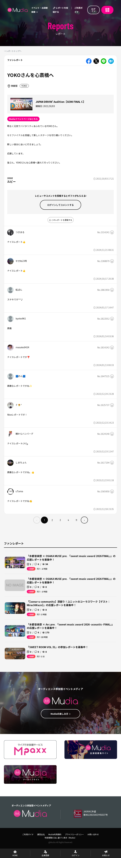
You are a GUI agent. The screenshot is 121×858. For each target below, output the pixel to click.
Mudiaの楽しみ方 (59, 713)
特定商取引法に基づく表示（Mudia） (60, 837)
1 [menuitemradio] (44, 519)
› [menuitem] (84, 520)
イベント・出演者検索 (39, 9)
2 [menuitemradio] (52, 519)
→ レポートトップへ (12, 51)
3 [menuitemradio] (60, 519)
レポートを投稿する (60, 9)
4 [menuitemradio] (68, 519)
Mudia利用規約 (54, 834)
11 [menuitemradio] (76, 519)
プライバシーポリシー (74, 834)
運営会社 (41, 834)
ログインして (60, 204)
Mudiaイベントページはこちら (23, 118)
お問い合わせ (93, 834)
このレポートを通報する (61, 220)
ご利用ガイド (78, 9)
